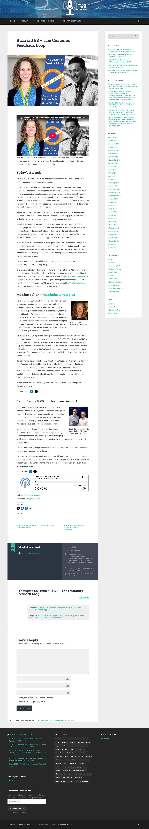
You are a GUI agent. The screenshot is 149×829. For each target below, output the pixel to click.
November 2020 (114, 192)
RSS (33, 499)
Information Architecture (79, 753)
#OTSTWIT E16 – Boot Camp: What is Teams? (80, 575)
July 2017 (112, 244)
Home (12, 21)
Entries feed (113, 307)
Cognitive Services (61, 746)
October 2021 (114, 157)
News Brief (113, 272)
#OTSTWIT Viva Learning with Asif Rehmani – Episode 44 (120, 56)
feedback (81, 558)
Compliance (59, 749)
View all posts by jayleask (31, 553)
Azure (57, 742)
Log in (111, 304)
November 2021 (114, 154)
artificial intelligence (81, 739)
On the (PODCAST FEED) (22, 734)
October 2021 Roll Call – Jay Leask (121, 103)
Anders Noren (66, 824)
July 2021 (112, 166)
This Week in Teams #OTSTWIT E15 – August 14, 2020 (81, 569)
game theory (89, 558)
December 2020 (114, 189)
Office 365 (81, 560)
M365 (66, 756)
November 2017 (114, 235)
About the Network (72, 21)
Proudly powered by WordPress (22, 824)
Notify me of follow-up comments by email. (36, 698)
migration (58, 763)
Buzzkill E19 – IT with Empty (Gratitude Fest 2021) (28, 764)
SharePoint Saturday (75, 774)
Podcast (77, 551)
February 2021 (114, 183)
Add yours (84, 598)
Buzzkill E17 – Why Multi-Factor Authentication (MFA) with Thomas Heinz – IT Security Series (122, 98)
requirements (89, 562)
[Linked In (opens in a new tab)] (31, 391)
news (65, 763)
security (58, 770)
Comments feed (114, 310)
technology (78, 777)
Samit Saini (31, 407)
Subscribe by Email (17, 809)
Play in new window (32, 495)
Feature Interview (115, 269)
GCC (66, 749)
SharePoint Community (79, 770)
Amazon (70, 739)
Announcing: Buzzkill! (47, 525)
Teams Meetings (67, 777)
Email (28, 499)
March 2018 (113, 225)
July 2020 (112, 202)
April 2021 (112, 176)
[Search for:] (123, 36)
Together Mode (60, 781)
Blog (110, 259)
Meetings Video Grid (77, 756)
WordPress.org (114, 313)
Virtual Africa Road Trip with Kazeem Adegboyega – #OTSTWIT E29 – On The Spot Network (122, 119)
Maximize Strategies (59, 294)
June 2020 (112, 205)
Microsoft (89, 756)
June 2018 (112, 218)
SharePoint (66, 770)
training (70, 781)
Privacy (78, 767)
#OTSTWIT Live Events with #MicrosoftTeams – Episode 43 (120, 61)
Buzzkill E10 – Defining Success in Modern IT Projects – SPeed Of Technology (56, 609)
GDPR (72, 749)
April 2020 (112, 212)
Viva (76, 781)
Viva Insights (84, 781)
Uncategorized (114, 292)
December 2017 (114, 231)
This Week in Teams (77, 283)
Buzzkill (70, 551)
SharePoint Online (61, 774)
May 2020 (112, 209)
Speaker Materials (115, 282)
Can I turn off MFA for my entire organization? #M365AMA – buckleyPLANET (120, 94)
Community (83, 746)
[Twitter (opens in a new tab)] (36, 391)
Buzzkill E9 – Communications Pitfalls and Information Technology (74, 527)
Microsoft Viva (84, 760)
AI (64, 739)
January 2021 (113, 186)
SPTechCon (87, 774)
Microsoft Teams (72, 760)
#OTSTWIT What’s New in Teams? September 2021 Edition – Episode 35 (122, 113)
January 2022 (113, 147)
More (38, 499)
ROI (85, 767)
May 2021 (112, 173)
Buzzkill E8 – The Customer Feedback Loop (44, 43)
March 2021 (113, 179)
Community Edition (115, 266)
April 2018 (112, 222)
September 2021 (115, 160)
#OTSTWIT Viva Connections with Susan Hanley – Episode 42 (123, 66)
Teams (57, 777)
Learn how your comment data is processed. (58, 721)
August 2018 (113, 215)
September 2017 (115, 241)
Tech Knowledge (114, 285)
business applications (68, 742)
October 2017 (114, 238)
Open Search (140, 21)
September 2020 (115, 196)
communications (74, 556)
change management (75, 554)
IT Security (59, 756)
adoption (58, 739)
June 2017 (112, 247)
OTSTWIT (58, 767)
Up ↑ (140, 824)
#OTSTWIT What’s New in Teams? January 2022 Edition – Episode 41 (123, 71)
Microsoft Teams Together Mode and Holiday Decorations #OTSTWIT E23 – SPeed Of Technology (57, 616)
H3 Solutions (59, 753)
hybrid (68, 753)
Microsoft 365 (60, 760)
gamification (72, 560)
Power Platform (78, 562)
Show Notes (113, 279)
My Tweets (105, 738)
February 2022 (114, 144)
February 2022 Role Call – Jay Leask (121, 84)
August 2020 (113, 199)
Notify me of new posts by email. (32, 701)
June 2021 (112, 170)
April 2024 (112, 137)
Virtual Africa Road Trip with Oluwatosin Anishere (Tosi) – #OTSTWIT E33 (123, 124)
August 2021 (113, 163)
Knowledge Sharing (46, 21)
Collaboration (74, 746)
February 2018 (114, 228)
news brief (73, 763)
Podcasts (25, 21)
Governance (80, 749)
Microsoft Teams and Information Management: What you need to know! (122, 50)
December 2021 (114, 150)
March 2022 (113, 141)
